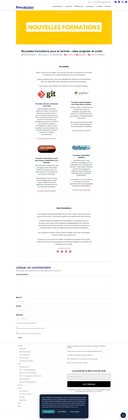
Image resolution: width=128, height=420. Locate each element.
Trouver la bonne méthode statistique (27, 382)
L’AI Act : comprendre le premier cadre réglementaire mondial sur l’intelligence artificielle (86, 346)
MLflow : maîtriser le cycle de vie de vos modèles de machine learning (84, 351)
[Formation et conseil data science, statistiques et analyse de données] (25, 7)
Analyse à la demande (24, 379)
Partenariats (22, 397)
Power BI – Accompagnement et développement (30, 376)
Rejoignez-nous (22, 400)
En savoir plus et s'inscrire (47, 138)
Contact (19, 406)
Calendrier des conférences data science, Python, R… (80, 355)
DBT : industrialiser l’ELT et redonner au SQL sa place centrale (82, 359)
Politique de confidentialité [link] (52, 415)
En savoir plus (74, 407)
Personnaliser (74, 411)
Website (19, 315)
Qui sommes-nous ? (23, 391)
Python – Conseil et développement (27, 370)
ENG (89, 2)
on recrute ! (108, 2)
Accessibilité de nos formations (26, 360)
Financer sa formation (24, 357)
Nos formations (22, 348)
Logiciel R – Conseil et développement (28, 372)
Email (19, 306)
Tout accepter (48, 411)
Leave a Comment (97, 55)
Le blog (19, 403)
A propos (19, 388)
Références (19, 385)
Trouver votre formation (24, 354)
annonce (82, 55)
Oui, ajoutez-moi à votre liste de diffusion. (27, 323)
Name (19, 297)
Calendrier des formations (25, 351)
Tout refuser (62, 411)
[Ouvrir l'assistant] (123, 415)
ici (75, 235)
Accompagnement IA (24, 366)
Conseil (19, 363)
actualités (71, 55)
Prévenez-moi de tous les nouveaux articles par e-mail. (28, 333)
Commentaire (22, 274)
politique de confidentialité (95, 391)
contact (103, 2)
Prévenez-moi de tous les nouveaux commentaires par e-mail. (30, 328)
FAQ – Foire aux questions (25, 394)
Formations (19, 345)
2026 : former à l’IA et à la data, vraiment (77, 362)
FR (92, 2)
